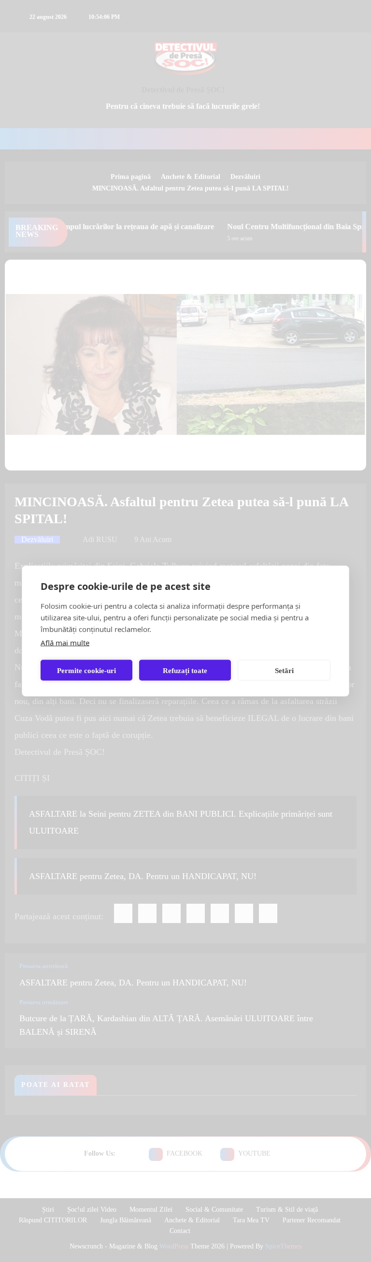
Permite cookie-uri (86, 670)
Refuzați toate (185, 670)
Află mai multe (65, 642)
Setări (284, 670)
